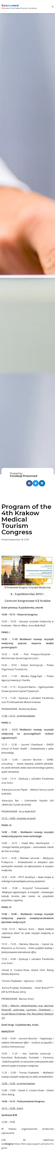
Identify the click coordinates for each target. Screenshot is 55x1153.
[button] (29, 483)
